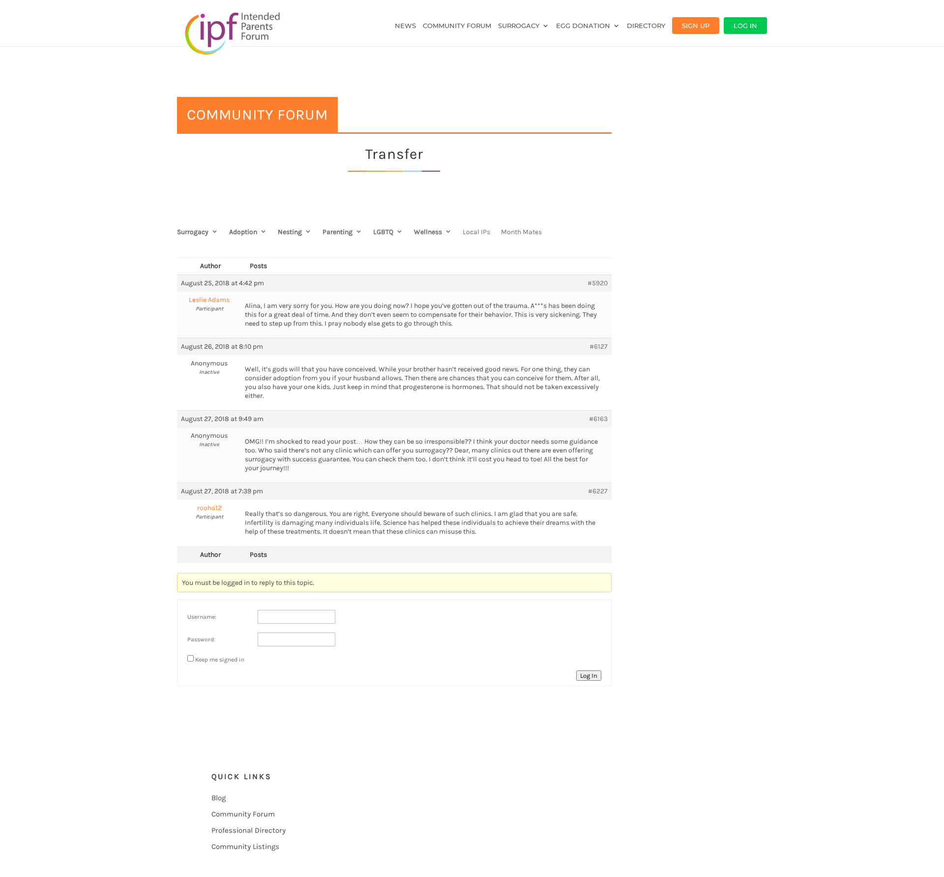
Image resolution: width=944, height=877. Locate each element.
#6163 (598, 419)
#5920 (598, 283)
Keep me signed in (219, 659)
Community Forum (457, 26)
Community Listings (245, 846)
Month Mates (521, 232)
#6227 (598, 491)
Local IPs (476, 232)
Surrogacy (518, 26)
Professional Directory (248, 830)
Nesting (290, 232)
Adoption (243, 232)
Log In (745, 26)
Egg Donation (583, 26)
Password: (201, 639)
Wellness (428, 232)
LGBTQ (383, 232)
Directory (646, 26)
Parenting (338, 232)
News (405, 26)
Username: (201, 616)
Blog (218, 797)
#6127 (599, 346)
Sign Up (695, 26)
